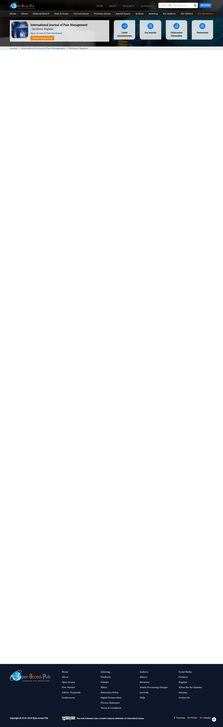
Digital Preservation (111, 697)
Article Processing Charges (154, 687)
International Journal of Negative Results (188, 281)
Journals (146, 6)
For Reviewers (205, 13)
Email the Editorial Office (105, 638)
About (113, 6)
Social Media (185, 671)
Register (205, 5)
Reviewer (145, 682)
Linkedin (206, 718)
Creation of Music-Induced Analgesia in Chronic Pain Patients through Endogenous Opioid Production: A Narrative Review (189, 185)
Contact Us (55, 162)
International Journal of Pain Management (43, 48)
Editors (143, 676)
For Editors (187, 13)
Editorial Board (41, 13)
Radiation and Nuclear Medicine (184, 300)
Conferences (68, 697)
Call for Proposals (71, 692)
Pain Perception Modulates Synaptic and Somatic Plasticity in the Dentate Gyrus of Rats (188, 208)
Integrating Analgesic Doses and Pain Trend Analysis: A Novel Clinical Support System (189, 163)
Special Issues (123, 13)
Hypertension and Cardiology (182, 262)
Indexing (153, 13)
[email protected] (54, 591)
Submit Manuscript (42, 38)
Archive (139, 13)
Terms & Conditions (111, 707)
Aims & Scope (61, 13)
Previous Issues (102, 13)
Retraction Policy (109, 692)
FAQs (142, 697)
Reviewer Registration (65, 638)
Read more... (189, 141)
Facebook (180, 718)
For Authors (169, 13)
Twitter (193, 718)
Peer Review (68, 687)
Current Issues (81, 13)
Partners (183, 676)
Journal (14, 48)
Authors (144, 671)
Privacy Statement (110, 702)
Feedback (106, 676)
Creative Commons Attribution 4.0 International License (122, 718)
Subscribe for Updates (190, 687)
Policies (128, 6)
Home (99, 6)
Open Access (68, 682)
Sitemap (183, 692)
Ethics (104, 687)
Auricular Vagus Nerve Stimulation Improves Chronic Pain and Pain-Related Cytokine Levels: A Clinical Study (188, 231)
